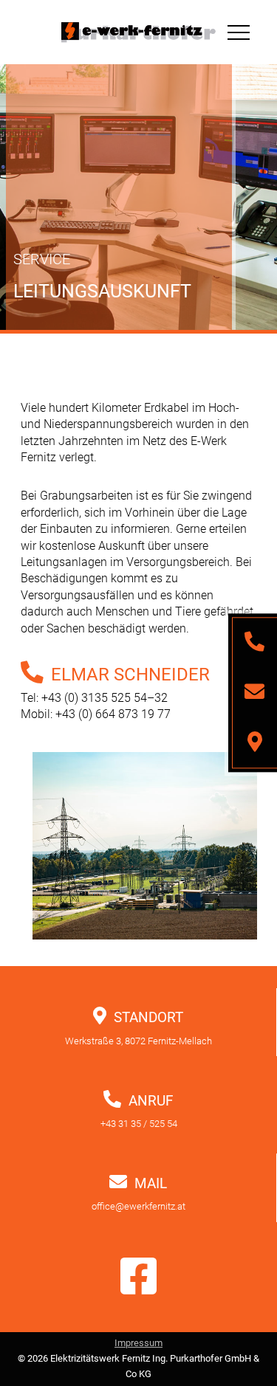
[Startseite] (138, 32)
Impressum (138, 1342)
